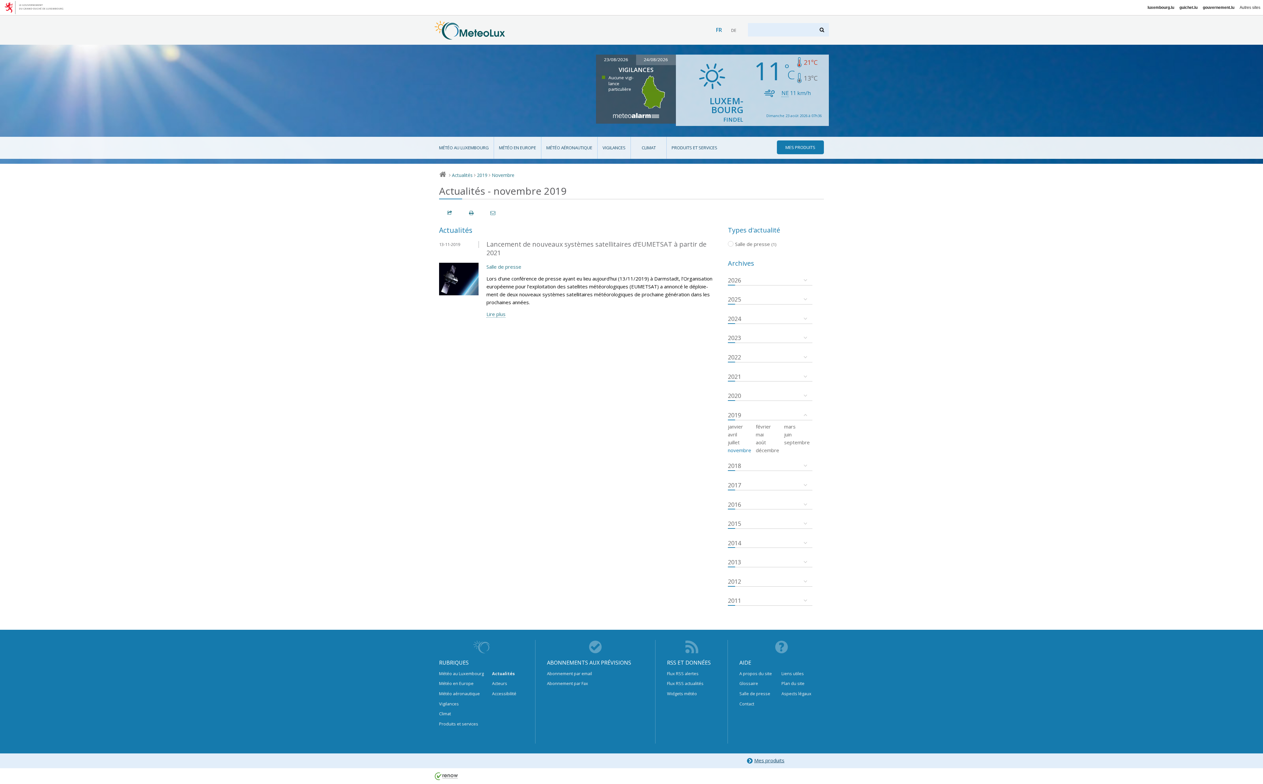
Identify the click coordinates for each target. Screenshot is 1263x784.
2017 (734, 485)
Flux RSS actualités (685, 683)
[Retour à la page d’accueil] (470, 36)
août (761, 442)
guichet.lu (1188, 7)
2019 (482, 175)
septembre (797, 442)
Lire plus (496, 314)
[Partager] (450, 213)
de (733, 30)
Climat (649, 148)
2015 (734, 523)
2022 (734, 357)
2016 (734, 504)
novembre (739, 450)
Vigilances (614, 148)
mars (790, 426)
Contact (746, 704)
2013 (734, 562)
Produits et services (694, 148)
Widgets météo (682, 694)
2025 (734, 299)
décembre (767, 450)
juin (788, 434)
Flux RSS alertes (683, 673)
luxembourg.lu (1161, 7)
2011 (734, 600)
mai (760, 434)
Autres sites (1250, 7)
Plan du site (793, 683)
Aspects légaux (796, 694)
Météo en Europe (517, 148)
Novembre (503, 175)
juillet (734, 442)
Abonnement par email (569, 673)
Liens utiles (792, 673)
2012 (734, 581)
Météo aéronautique (569, 148)
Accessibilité (504, 694)
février (763, 426)
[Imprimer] (472, 213)
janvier (735, 426)
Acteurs (499, 683)
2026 (734, 280)
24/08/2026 (656, 59)
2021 (734, 376)
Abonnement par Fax (567, 683)
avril (732, 434)
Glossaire (748, 683)
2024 (734, 319)
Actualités (462, 175)
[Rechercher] (822, 30)
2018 (734, 466)
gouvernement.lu (1218, 7)
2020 (734, 396)
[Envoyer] (493, 213)
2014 (734, 543)
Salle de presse (503, 266)
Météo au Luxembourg (464, 148)
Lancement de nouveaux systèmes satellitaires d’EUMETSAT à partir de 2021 (596, 248)
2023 (734, 338)
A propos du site (755, 673)
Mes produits (769, 760)
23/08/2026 (616, 59)
